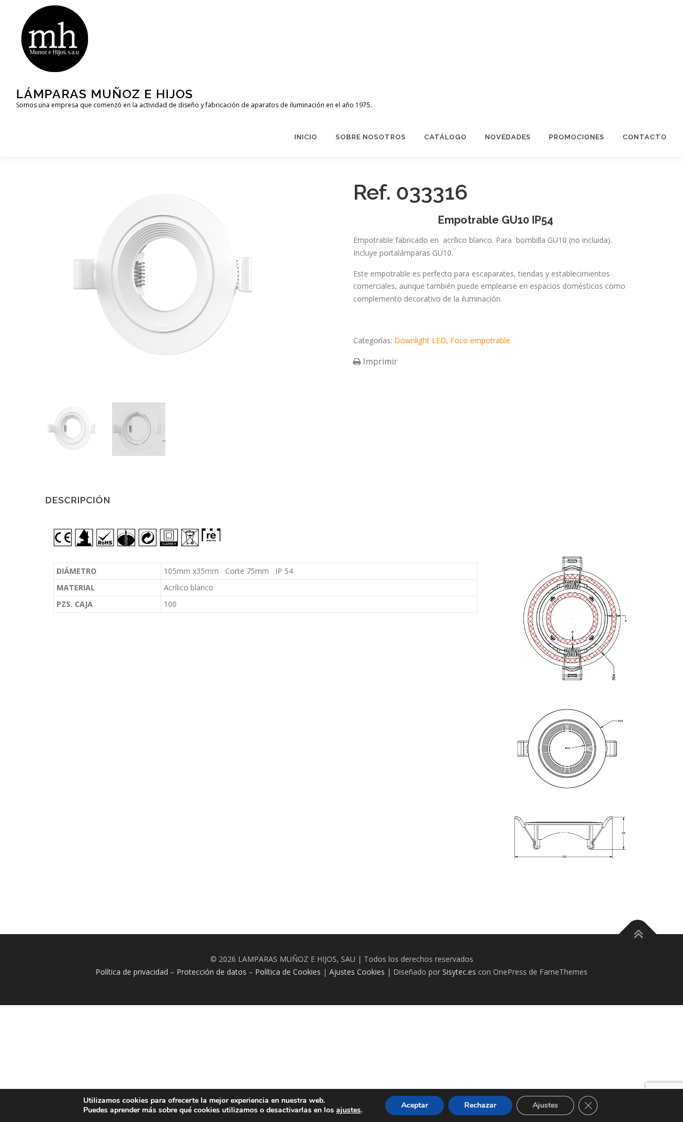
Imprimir (379, 361)
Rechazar (480, 1105)
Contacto (645, 137)
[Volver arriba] (638, 934)
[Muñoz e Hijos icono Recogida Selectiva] (190, 546)
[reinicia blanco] (211, 541)
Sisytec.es (459, 972)
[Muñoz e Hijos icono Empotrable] (126, 546)
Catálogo (445, 137)
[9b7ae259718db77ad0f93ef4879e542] (138, 429)
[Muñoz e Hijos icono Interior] (84, 546)
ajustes (348, 1110)
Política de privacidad (132, 972)
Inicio (306, 137)
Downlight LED (420, 340)
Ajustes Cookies (357, 972)
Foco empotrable (480, 340)
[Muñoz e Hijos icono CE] (62, 546)
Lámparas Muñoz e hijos (104, 93)
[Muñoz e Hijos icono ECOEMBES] (147, 546)
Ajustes (545, 1105)
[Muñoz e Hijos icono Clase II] (169, 546)
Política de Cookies (288, 972)
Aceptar (414, 1105)
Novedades (508, 137)
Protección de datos (212, 972)
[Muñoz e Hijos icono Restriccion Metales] (105, 546)
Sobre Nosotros (371, 137)
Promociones (577, 137)
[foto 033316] (72, 429)
